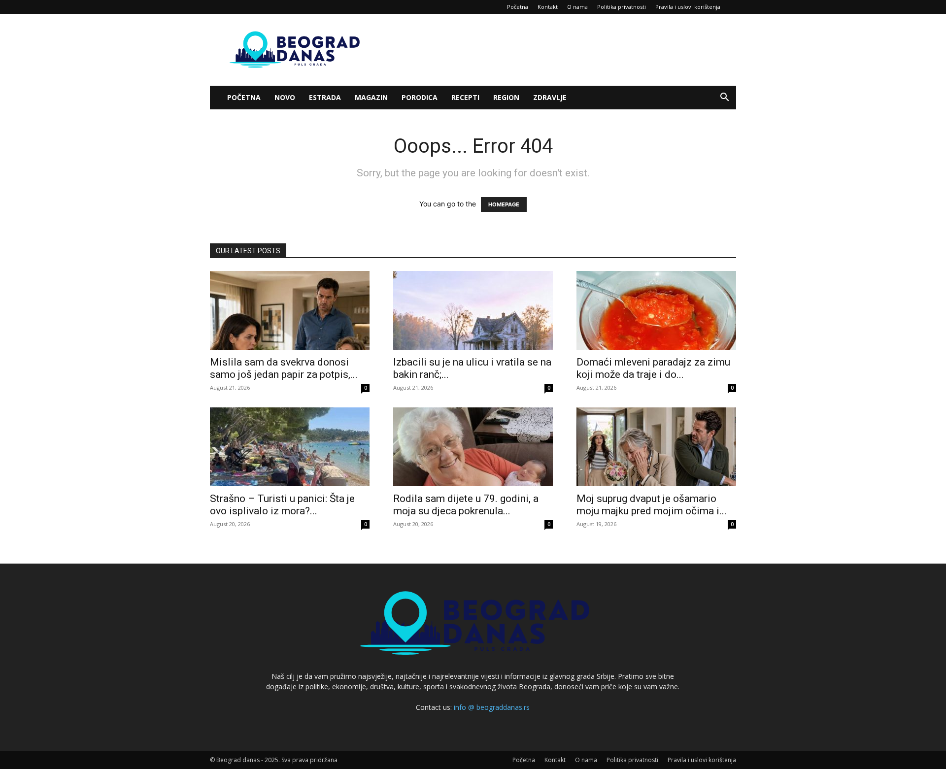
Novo (284, 97)
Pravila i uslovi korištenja (687, 6)
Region (506, 97)
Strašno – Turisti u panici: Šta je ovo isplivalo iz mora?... (282, 505)
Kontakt (548, 6)
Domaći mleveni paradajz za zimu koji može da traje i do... (653, 368)
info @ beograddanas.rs (492, 707)
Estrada (325, 97)
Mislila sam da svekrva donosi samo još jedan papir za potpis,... (284, 368)
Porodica (420, 97)
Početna (517, 6)
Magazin (371, 97)
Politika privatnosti (621, 6)
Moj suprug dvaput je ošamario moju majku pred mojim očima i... (651, 505)
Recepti (465, 97)
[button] (724, 98)
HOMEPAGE (503, 204)
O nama (577, 6)
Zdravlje (550, 97)
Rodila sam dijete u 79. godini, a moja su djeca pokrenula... (466, 505)
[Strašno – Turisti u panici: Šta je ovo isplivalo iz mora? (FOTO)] (290, 446)
